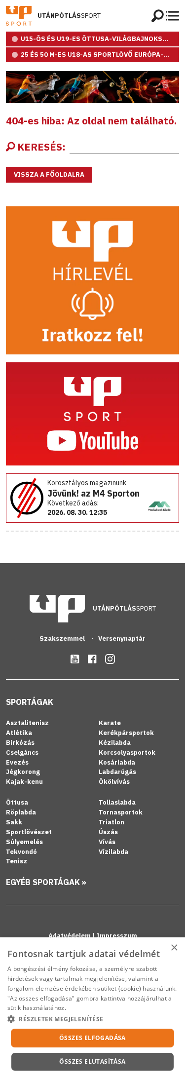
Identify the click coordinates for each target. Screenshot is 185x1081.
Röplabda (21, 812)
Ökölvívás (114, 781)
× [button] (174, 948)
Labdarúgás (117, 772)
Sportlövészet (29, 832)
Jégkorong (23, 772)
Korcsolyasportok (127, 752)
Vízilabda (113, 852)
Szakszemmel (62, 638)
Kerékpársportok (126, 733)
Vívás (107, 842)
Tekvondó (21, 852)
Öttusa (17, 802)
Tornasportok (121, 812)
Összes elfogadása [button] (92, 1038)
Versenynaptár (122, 638)
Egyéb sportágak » (46, 882)
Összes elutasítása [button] (92, 1061)
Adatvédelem (70, 935)
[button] (92, 1019)
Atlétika (19, 733)
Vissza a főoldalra (49, 174)
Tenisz (16, 861)
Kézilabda (115, 742)
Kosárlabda (117, 762)
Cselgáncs (22, 752)
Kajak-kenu (24, 781)
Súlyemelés (24, 842)
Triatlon (111, 822)
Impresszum (117, 935)
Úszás (108, 832)
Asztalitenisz (27, 723)
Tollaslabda (117, 802)
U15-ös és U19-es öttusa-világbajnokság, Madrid (100, 39)
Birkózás (20, 742)
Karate (110, 723)
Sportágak (29, 702)
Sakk (14, 822)
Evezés (17, 762)
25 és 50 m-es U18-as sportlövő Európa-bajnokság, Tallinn (100, 54)
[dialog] (92, 1009)
